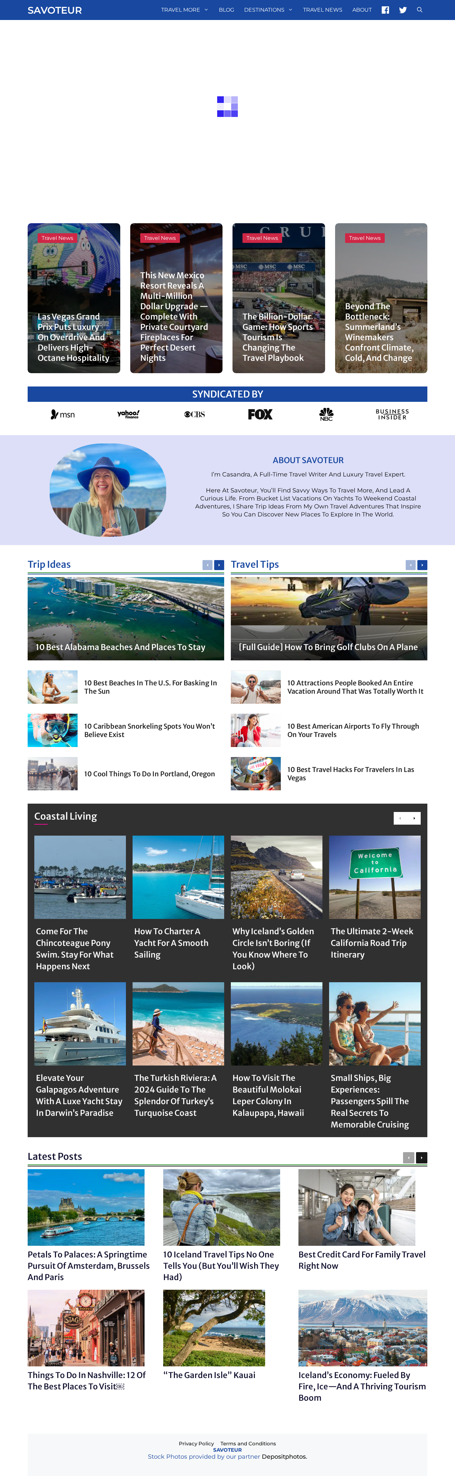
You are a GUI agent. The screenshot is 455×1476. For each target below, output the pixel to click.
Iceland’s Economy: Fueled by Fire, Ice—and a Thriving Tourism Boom (362, 1386)
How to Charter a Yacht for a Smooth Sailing (171, 943)
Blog (226, 10)
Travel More (180, 10)
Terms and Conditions (248, 1443)
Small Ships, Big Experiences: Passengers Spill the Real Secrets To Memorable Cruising (370, 1101)
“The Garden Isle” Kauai (209, 1375)
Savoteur (55, 10)
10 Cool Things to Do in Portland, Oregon (149, 774)
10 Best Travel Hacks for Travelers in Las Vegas (350, 773)
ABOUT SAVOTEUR (308, 460)
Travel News (322, 10)
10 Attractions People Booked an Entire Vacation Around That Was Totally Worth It (355, 687)
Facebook (385, 10)
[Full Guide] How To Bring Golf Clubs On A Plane (328, 647)
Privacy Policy (196, 1443)
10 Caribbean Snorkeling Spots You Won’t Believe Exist (149, 730)
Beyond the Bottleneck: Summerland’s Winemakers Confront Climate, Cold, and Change (379, 332)
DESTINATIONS (264, 10)
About (362, 10)
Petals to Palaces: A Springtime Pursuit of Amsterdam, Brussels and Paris (89, 1265)
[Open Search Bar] (419, 10)
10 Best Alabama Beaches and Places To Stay (120, 647)
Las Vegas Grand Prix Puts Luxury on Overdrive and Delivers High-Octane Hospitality (73, 337)
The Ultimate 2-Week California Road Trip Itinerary (372, 943)
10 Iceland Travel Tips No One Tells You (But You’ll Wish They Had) (221, 1265)
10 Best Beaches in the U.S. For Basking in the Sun (150, 687)
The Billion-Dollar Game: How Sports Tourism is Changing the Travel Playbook (277, 337)
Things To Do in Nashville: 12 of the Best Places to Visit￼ (87, 1381)
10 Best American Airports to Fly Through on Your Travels (353, 730)
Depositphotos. (284, 1456)
